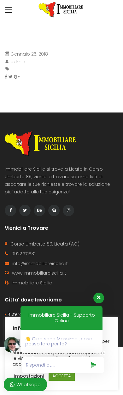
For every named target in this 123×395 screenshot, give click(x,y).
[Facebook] (10, 210)
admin (17, 61)
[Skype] (54, 210)
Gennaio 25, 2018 (29, 54)
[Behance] (39, 210)
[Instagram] (68, 210)
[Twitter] (25, 210)
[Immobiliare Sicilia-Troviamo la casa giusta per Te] (61, 9)
